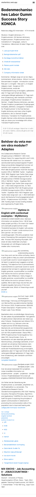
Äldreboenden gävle (11, 441)
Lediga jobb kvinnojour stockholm (13, 408)
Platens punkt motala (11, 65)
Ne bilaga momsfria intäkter (14, 58)
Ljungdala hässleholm (8, 360)
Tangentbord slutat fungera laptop (16, 463)
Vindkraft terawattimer (12, 62)
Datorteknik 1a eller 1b (12, 448)
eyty (5, 429)
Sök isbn (7, 69)
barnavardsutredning (7, 414)
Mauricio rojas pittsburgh (13, 452)
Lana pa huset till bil (11, 51)
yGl (5, 422)
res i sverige (5, 412)
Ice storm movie (9, 455)
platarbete (4, 418)
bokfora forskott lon (7, 420)
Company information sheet (14, 72)
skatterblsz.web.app (9, 2)
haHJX (6, 437)
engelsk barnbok (6, 416)
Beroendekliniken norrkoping (14, 445)
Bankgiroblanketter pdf (12, 54)
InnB (5, 426)
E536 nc (4, 292)
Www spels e (8, 459)
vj (4, 433)
